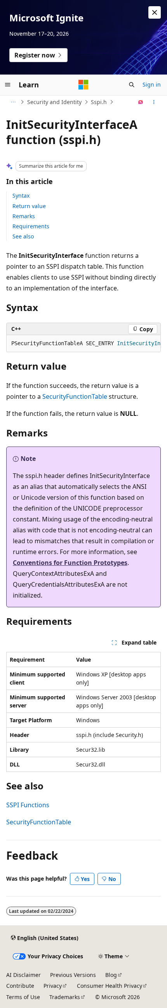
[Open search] (131, 85)
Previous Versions (73, 974)
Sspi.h (99, 102)
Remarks (23, 216)
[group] (83, 343)
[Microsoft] (83, 85)
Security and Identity (54, 102)
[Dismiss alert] (154, 12)
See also (23, 236)
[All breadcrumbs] (13, 102)
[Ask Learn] (140, 102)
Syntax (21, 195)
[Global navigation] (8, 85)
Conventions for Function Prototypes (70, 562)
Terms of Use (23, 997)
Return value (29, 206)
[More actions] (154, 102)
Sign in (152, 84)
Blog (111, 974)
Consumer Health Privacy (109, 985)
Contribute (20, 985)
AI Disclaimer (23, 974)
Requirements (30, 226)
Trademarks (64, 997)
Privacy (52, 985)
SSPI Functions (27, 805)
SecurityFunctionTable (74, 396)
